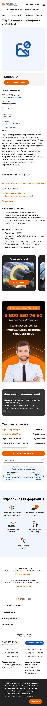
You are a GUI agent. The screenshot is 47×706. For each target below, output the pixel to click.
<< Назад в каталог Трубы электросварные (23, 183)
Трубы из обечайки (11, 439)
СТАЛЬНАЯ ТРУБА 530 (33, 583)
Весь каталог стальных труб (19, 196)
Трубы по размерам (11, 430)
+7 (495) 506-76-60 (35, 653)
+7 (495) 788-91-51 (32, 9)
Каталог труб (15, 15)
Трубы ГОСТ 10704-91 (11, 124)
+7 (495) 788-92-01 (35, 649)
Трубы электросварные (32, 15)
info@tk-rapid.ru (23, 635)
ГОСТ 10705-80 (28, 571)
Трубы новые (39, 443)
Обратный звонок (34, 643)
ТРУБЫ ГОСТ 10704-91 (11, 571)
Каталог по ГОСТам (11, 434)
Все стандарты (22, 574)
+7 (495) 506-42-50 (35, 656)
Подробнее (7, 201)
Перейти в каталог (25, 453)
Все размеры (22, 586)
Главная (4, 15)
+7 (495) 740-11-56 (14, 9)
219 (3, 110)
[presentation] (3, 272)
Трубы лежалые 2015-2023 (15, 443)
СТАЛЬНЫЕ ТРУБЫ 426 (12, 583)
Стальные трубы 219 (15, 193)
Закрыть (35, 701)
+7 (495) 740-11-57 (11, 653)
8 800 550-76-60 (31, 4)
